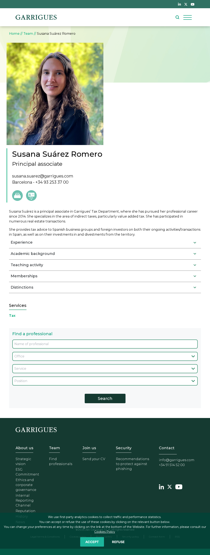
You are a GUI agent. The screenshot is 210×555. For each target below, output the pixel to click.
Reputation (25, 511)
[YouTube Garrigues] (178, 486)
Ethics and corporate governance (26, 485)
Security (123, 448)
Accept (92, 542)
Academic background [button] (33, 253)
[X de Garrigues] (185, 4)
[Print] (17, 195)
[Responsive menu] (187, 17)
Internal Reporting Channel (25, 500)
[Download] (31, 195)
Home (14, 34)
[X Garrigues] (169, 486)
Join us (89, 448)
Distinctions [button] (22, 287)
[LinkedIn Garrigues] (161, 486)
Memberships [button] (24, 276)
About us (24, 448)
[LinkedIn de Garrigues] (179, 4)
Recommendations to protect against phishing (132, 464)
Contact (167, 448)
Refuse (118, 542)
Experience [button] (22, 242)
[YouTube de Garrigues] (192, 4)
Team (28, 34)
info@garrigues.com (176, 460)
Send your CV (93, 459)
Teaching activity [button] (27, 265)
